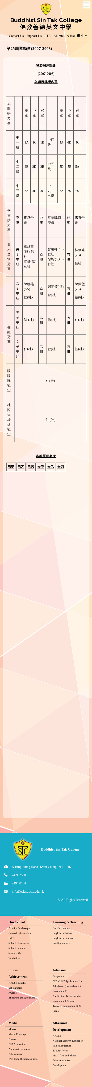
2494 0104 (19, 883)
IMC (10, 938)
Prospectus (58, 976)
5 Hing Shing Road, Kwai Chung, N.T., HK (41, 867)
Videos (12, 1029)
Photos (12, 1039)
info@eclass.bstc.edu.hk (28, 891)
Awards (12, 992)
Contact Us (14, 957)
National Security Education (68, 1040)
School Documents (18, 943)
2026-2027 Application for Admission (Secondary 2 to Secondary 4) (67, 986)
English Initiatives (62, 933)
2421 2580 (19, 875)
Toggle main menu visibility (86, 4)
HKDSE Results (16, 982)
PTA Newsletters (17, 1044)
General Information (19, 933)
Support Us (14, 952)
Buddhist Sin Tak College (46, 20)
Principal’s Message (19, 928)
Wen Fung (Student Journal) (23, 1058)
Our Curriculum (61, 928)
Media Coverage (17, 1034)
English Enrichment (63, 938)
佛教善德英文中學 (46, 26)
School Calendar (17, 948)
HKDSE (57, 1035)
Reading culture (61, 943)
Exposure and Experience (22, 997)
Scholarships (15, 987)
